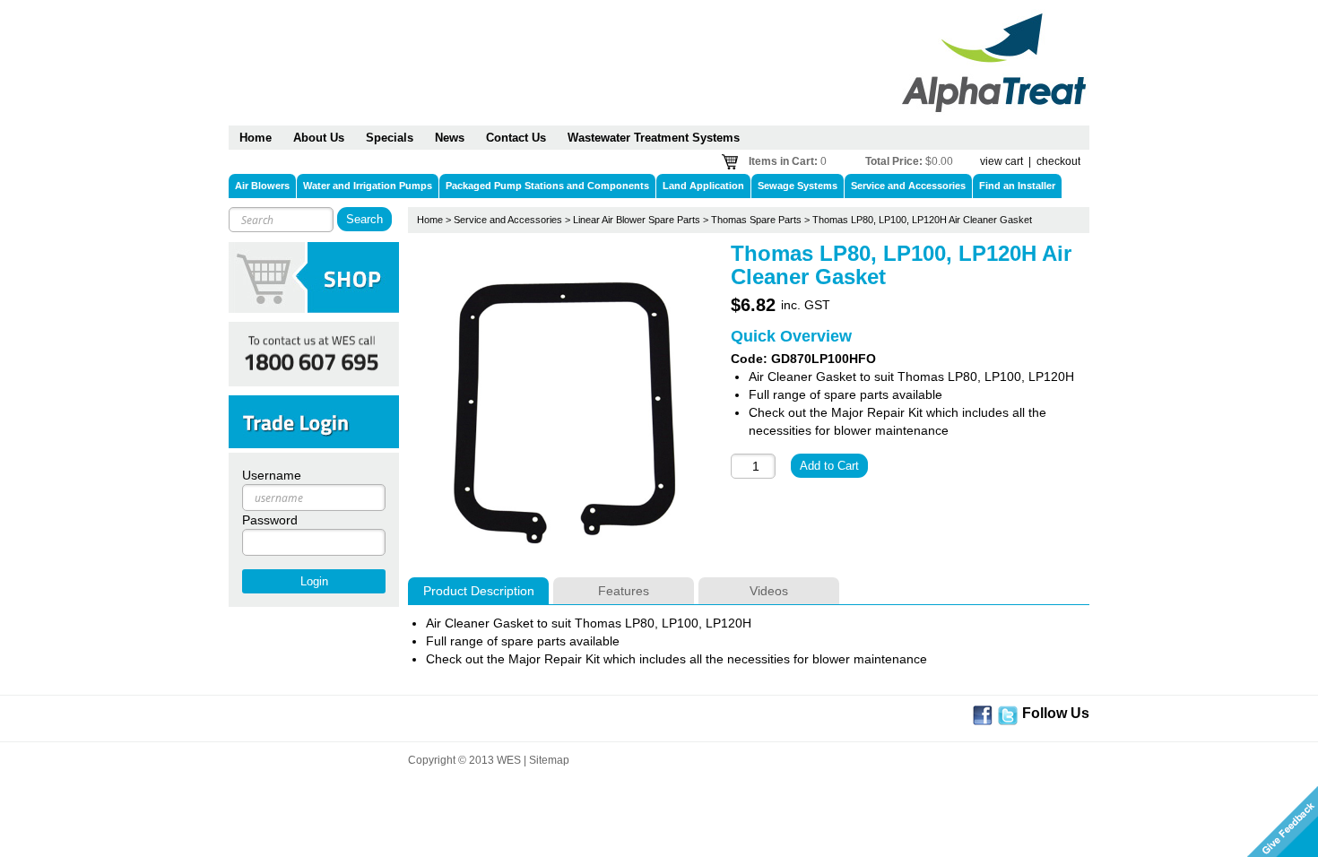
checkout (1058, 161)
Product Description (478, 591)
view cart (1001, 161)
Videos (769, 591)
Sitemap (549, 760)
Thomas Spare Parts (756, 219)
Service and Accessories (508, 219)
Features (623, 591)
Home (430, 219)
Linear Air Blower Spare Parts (636, 219)
